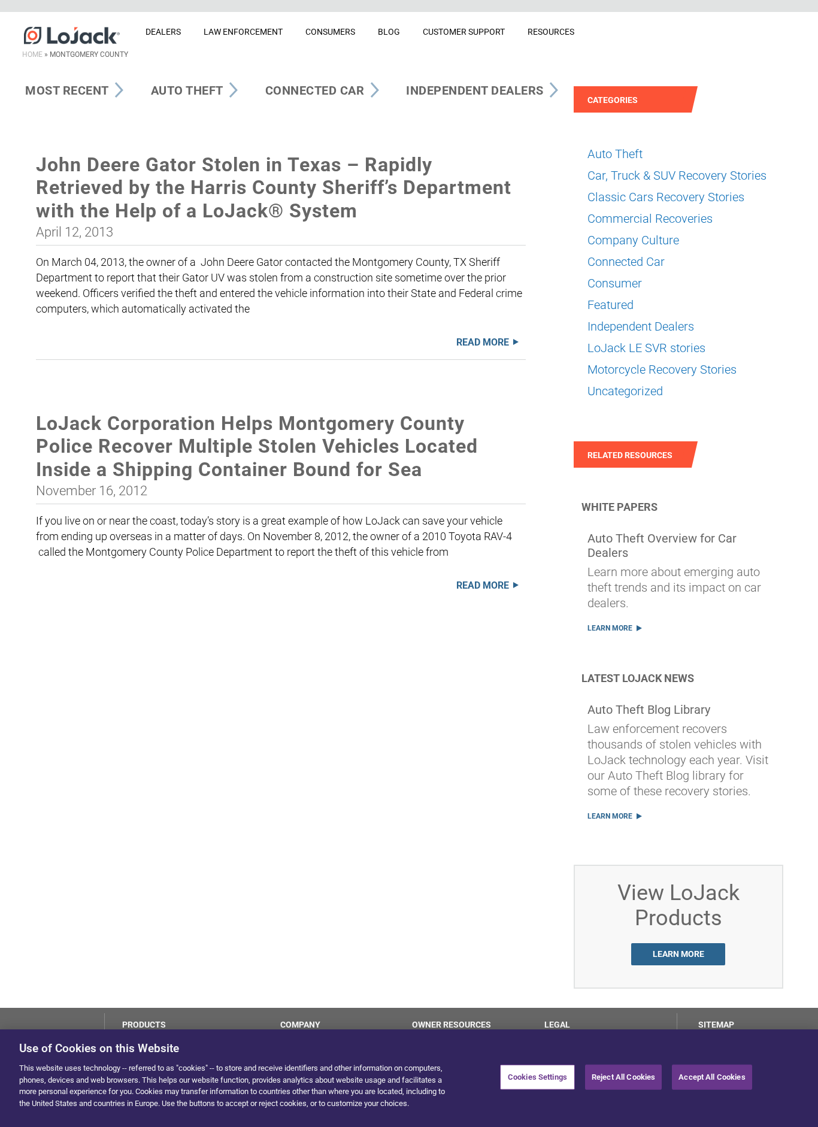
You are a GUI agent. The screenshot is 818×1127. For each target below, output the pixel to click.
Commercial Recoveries (650, 218)
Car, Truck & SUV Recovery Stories (677, 175)
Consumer (614, 283)
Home (32, 54)
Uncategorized (625, 391)
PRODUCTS (144, 1024)
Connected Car (626, 262)
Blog (389, 32)
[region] (409, 1078)
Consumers (330, 32)
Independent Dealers (640, 326)
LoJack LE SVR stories (646, 348)
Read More (482, 342)
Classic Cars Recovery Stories (665, 197)
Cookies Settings (537, 1077)
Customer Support (464, 32)
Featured (610, 305)
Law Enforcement (243, 32)
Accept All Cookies (711, 1077)
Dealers (163, 32)
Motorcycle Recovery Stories (662, 369)
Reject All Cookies (623, 1077)
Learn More (609, 628)
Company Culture (633, 240)
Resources (551, 32)
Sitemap (716, 1024)
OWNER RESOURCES (451, 1024)
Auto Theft (615, 154)
